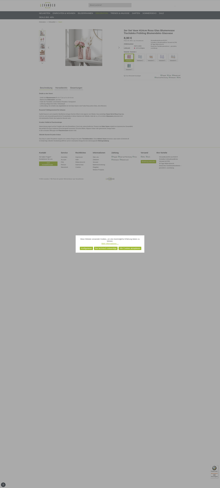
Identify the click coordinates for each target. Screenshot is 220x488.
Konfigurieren (86, 248)
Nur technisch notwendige (106, 248)
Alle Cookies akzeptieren (130, 248)
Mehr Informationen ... (110, 244)
